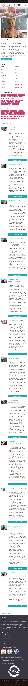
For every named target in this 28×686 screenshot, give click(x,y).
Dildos (8, 96)
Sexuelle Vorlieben (8, 640)
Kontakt (11, 684)
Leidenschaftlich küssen (7, 100)
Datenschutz (16, 684)
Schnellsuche (6, 634)
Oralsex (3, 102)
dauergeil (21, 111)
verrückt (21, 116)
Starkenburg (21, 320)
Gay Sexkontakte (7, 641)
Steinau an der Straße (13, 402)
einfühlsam (9, 113)
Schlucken (17, 102)
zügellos (17, 118)
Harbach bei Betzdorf (13, 528)
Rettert (20, 358)
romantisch (15, 116)
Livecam (9, 1)
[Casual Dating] (11, 5)
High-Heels (4, 98)
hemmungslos (11, 114)
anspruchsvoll (13, 111)
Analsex (3, 95)
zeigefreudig (10, 118)
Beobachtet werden (12, 95)
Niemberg (21, 239)
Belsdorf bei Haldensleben (14, 443)
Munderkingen (23, 573)
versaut (3, 118)
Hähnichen (24, 488)
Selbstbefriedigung (6, 104)
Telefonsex (14, 1)
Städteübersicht (7, 636)
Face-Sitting (15, 96)
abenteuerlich (5, 111)
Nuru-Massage (18, 100)
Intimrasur (11, 98)
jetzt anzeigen (18, 84)
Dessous (4, 96)
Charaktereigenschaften (9, 638)
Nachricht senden (6, 59)
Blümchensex (21, 95)
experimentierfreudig (19, 113)
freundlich (4, 114)
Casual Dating (4, 613)
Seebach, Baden (23, 201)
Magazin (19, 1)
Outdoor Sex (10, 102)
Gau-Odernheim (12, 130)
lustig (8, 116)
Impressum (22, 684)
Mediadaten (6, 684)
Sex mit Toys (16, 104)
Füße (21, 96)
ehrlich (3, 113)
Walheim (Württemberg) (14, 281)
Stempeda (20, 164)
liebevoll (4, 116)
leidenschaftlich (21, 114)
